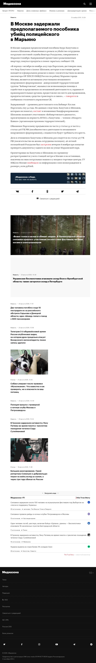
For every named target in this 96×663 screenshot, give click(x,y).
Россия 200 (7, 626)
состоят (37, 111)
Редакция (6, 592)
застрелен (46, 145)
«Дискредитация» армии (77, 10)
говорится (71, 96)
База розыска (7, 633)
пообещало (33, 163)
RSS (6, 599)
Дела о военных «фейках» (36, 10)
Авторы (5, 586)
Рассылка (6, 606)
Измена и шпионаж (56, 10)
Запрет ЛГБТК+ (8, 10)
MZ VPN (5, 619)
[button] (90, 4)
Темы (4, 579)
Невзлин (20, 10)
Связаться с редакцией (49, 198)
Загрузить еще (50, 493)
